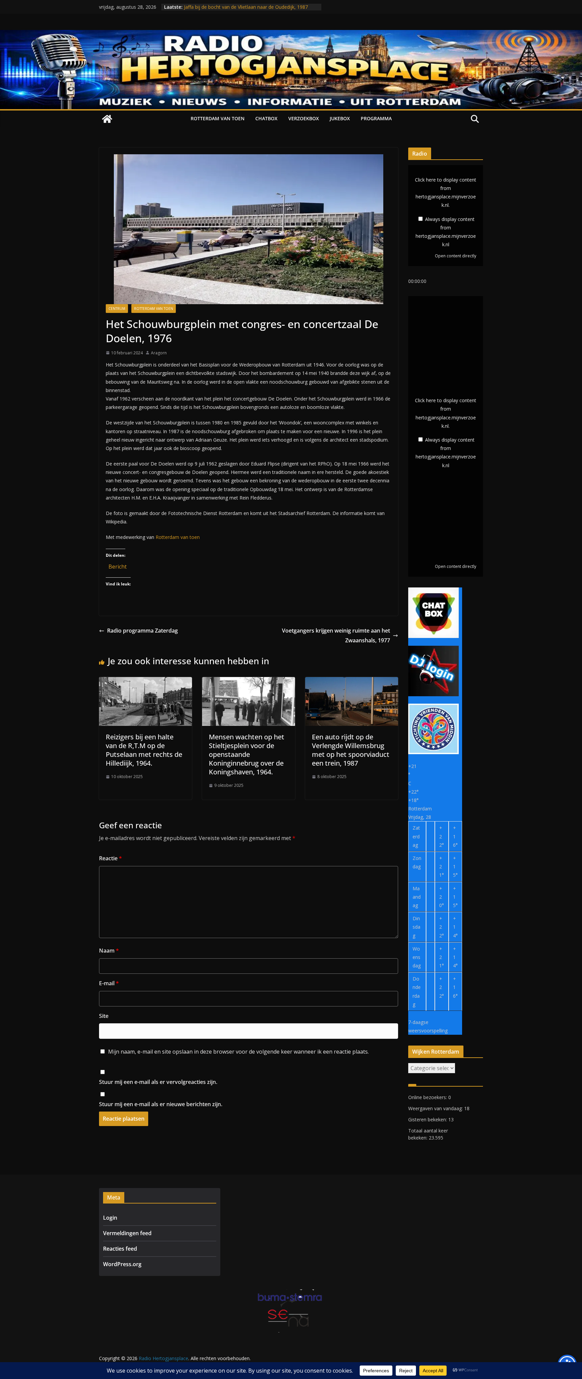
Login (110, 1217)
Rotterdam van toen (218, 118)
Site (103, 1016)
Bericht (117, 565)
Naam (109, 950)
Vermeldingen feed (127, 1233)
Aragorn (159, 353)
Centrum (116, 308)
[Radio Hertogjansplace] (291, 34)
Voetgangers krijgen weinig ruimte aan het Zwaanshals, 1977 (336, 635)
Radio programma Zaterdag (142, 630)
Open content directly (455, 255)
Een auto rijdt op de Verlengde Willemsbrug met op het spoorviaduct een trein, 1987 (350, 750)
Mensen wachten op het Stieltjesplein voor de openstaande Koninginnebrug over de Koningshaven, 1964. (246, 754)
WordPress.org (122, 1264)
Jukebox (340, 118)
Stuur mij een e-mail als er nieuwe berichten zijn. (160, 1104)
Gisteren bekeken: (428, 1119)
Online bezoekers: (428, 1097)
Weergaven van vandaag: (436, 1108)
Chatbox (266, 118)
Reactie (110, 858)
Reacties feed (120, 1248)
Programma (376, 118)
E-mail (109, 983)
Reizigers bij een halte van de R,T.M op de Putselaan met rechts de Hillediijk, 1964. (144, 750)
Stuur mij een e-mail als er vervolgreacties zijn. (158, 1082)
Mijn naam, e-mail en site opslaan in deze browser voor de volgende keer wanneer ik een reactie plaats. (238, 1051)
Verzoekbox (303, 118)
